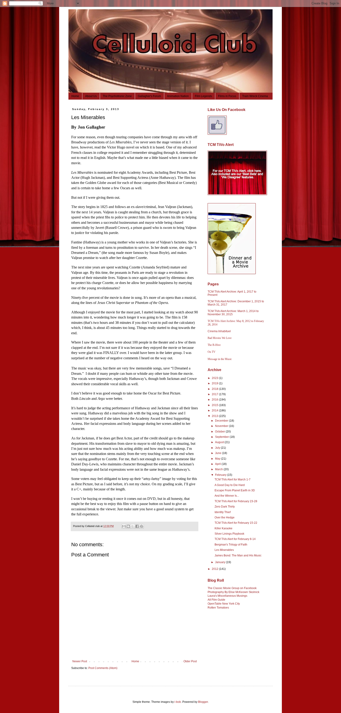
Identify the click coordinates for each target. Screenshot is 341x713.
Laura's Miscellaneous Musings (227, 595)
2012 (215, 569)
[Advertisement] (231, 640)
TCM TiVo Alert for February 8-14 (235, 539)
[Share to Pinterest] (141, 526)
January (220, 562)
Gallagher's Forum (149, 96)
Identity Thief (223, 512)
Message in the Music (220, 359)
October (220, 431)
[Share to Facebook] (137, 526)
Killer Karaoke (223, 528)
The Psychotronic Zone (117, 96)
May (218, 458)
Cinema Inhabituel (219, 331)
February (221, 474)
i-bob (177, 702)
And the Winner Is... (227, 495)
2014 (215, 410)
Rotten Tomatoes (218, 607)
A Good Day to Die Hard (230, 485)
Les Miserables (224, 550)
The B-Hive (214, 345)
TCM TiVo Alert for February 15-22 (236, 522)
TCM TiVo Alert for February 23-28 (236, 501)
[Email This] (124, 526)
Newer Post (79, 661)
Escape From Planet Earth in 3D (235, 490)
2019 (215, 383)
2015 (215, 405)
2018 (215, 389)
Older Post (190, 661)
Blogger (203, 702)
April (218, 464)
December (222, 420)
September (222, 437)
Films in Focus (227, 96)
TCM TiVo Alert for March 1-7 (233, 479)
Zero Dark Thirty (225, 506)
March (219, 469)
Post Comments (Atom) (102, 668)
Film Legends (203, 96)
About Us (91, 96)
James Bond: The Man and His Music (238, 555)
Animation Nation (178, 96)
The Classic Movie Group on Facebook (232, 588)
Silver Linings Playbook (229, 533)
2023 (215, 378)
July (218, 447)
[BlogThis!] (128, 526)
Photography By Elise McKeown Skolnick (233, 592)
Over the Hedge (225, 517)
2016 (215, 399)
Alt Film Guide (216, 599)
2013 (215, 416)
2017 (215, 394)
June (218, 453)
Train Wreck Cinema (255, 96)
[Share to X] (132, 526)
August (220, 442)
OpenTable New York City (224, 603)
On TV (212, 351)
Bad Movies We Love (220, 338)
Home (75, 96)
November (222, 426)
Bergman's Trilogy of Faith (231, 544)
